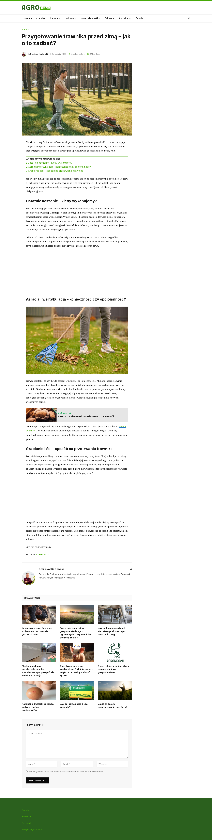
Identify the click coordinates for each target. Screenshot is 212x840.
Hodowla (69, 18)
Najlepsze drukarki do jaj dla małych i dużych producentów (38, 707)
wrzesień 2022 (42, 554)
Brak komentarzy (78, 54)
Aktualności (125, 18)
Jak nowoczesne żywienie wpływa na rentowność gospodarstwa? (37, 631)
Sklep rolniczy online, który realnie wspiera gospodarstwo (113, 669)
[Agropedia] (36, 7)
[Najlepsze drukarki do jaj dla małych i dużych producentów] (39, 690)
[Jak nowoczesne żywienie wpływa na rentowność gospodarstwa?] (39, 614)
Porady (139, 18)
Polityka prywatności (32, 829)
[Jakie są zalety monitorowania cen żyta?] (115, 690)
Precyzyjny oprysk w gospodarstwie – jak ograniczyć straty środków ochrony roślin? (75, 633)
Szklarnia (109, 18)
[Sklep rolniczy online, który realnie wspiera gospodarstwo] (115, 652)
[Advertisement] (77, 272)
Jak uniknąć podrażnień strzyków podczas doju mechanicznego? (111, 631)
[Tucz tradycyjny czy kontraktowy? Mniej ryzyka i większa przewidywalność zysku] (77, 652)
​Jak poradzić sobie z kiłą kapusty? (74, 705)
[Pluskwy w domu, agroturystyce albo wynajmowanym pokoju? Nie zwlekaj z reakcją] (39, 652)
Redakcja (26, 816)
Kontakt (26, 810)
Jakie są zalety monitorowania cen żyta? (112, 705)
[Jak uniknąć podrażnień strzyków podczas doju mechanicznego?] (115, 614)
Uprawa (54, 18)
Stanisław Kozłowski (39, 54)
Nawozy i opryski (89, 18)
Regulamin (27, 823)
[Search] (189, 18)
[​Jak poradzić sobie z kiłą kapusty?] (77, 690)
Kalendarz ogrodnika (34, 18)
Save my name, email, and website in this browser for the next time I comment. (66, 771)
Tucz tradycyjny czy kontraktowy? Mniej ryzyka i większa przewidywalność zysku (76, 671)
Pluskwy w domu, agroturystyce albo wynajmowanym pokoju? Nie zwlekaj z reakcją (38, 671)
